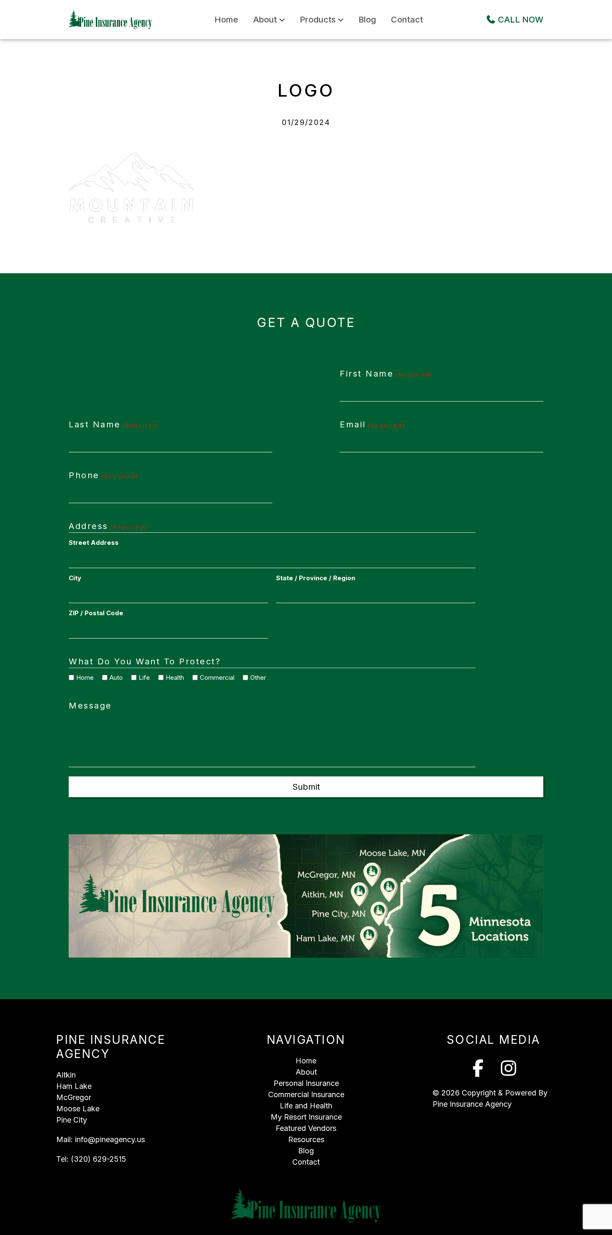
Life (141, 677)
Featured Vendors (306, 1128)
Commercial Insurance (306, 1094)
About (265, 20)
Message (90, 706)
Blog (367, 20)
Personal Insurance (306, 1083)
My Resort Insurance (306, 1117)
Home (226, 20)
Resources (306, 1139)
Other (255, 677)
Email (372, 424)
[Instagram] (509, 1068)
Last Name (114, 424)
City (75, 578)
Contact (407, 20)
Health (172, 677)
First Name (386, 374)
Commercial (214, 677)
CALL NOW (519, 20)
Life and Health (306, 1105)
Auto (113, 677)
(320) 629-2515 (98, 1159)
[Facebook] (478, 1068)
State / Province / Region (315, 578)
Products (318, 20)
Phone (104, 475)
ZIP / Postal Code (96, 613)
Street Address (94, 542)
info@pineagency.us (110, 1139)
